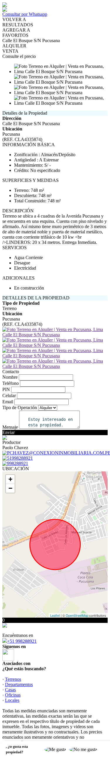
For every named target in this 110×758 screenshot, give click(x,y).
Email (7, 401)
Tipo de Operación (19, 407)
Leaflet (55, 615)
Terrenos (13, 679)
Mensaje (10, 427)
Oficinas (13, 694)
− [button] (10, 488)
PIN (6, 389)
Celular (9, 395)
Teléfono (10, 383)
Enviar (8, 432)
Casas (10, 689)
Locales (12, 700)
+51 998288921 (22, 641)
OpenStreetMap (77, 615)
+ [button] (10, 479)
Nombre (10, 377)
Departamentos (19, 684)
